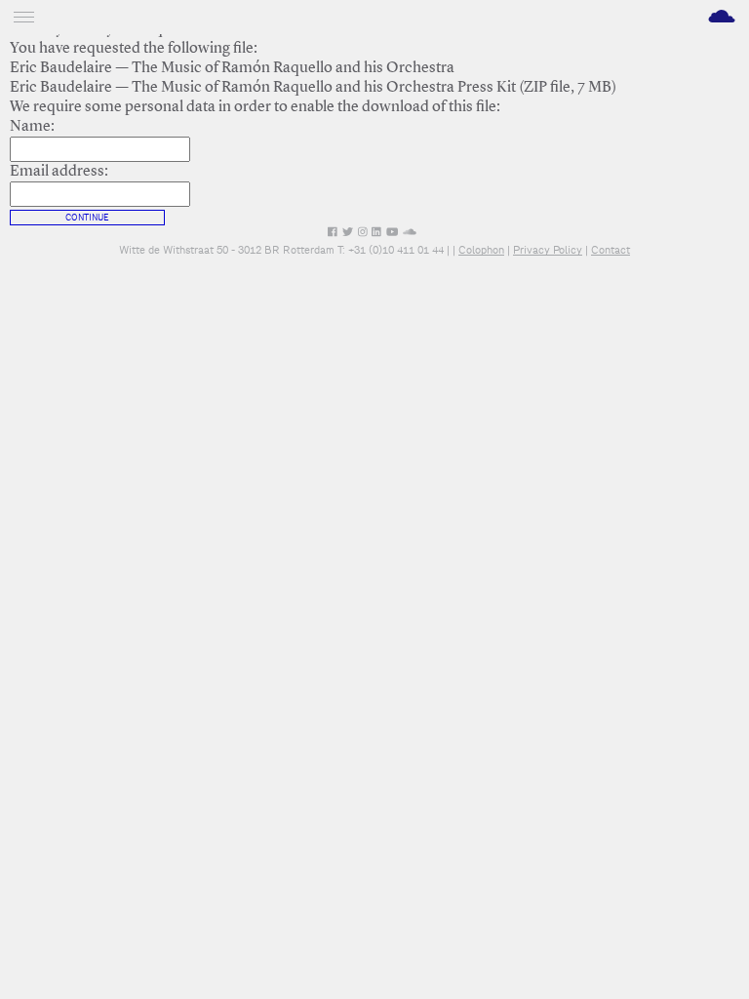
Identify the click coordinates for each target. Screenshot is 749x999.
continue (87, 217)
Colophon (481, 250)
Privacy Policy (547, 250)
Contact (610, 250)
